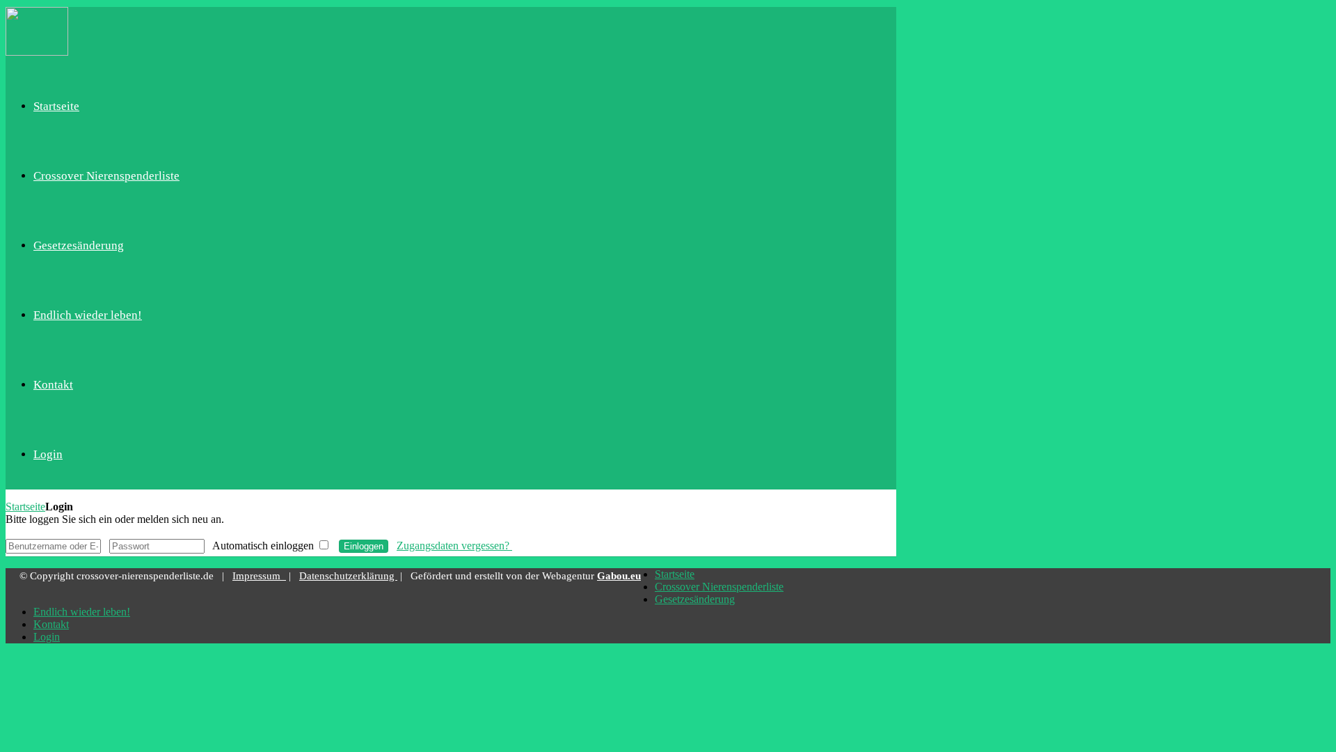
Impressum (259, 575)
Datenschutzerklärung (348, 575)
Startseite (25, 506)
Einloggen (363, 546)
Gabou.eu (619, 575)
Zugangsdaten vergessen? (454, 545)
